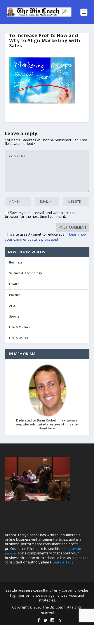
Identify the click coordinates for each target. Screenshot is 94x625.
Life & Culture (19, 327)
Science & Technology (25, 273)
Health (14, 284)
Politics (14, 295)
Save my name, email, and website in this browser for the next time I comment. (40, 214)
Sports (14, 316)
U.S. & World (18, 338)
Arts (12, 305)
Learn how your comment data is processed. (46, 237)
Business (15, 262)
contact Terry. (63, 562)
